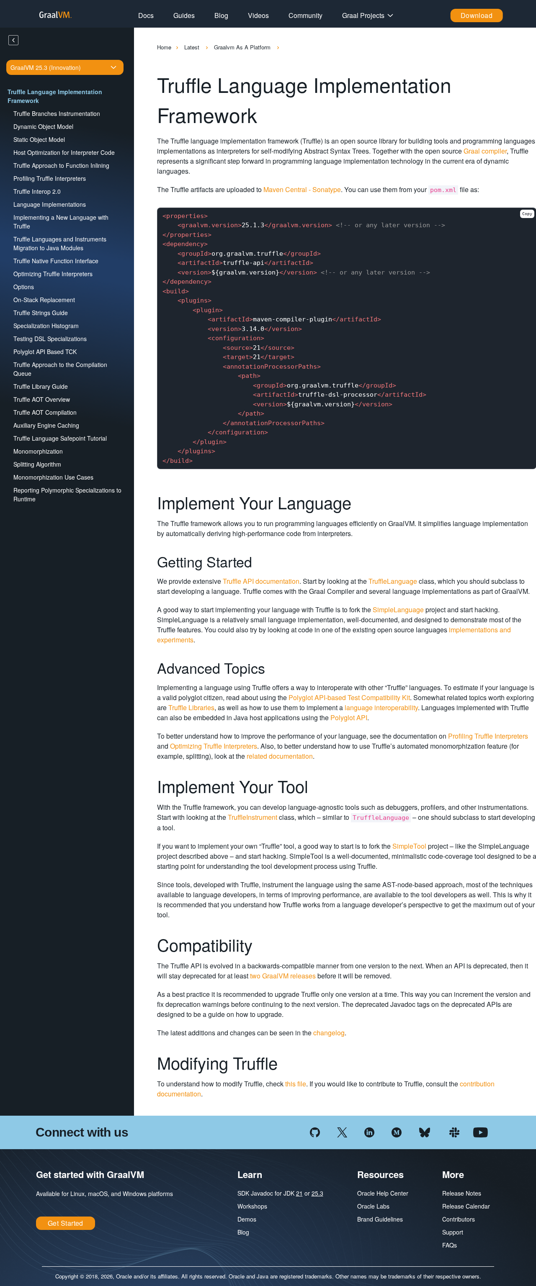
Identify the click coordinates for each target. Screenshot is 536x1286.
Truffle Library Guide (40, 386)
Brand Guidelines (380, 1219)
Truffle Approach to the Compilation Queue (60, 368)
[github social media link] (315, 1131)
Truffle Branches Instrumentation (56, 113)
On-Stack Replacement (44, 299)
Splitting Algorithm (37, 464)
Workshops (252, 1206)
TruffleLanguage (392, 581)
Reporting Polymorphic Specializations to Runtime (67, 494)
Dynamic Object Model (43, 126)
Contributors (458, 1219)
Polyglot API (348, 717)
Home (164, 47)
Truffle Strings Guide (40, 312)
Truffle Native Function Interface (55, 261)
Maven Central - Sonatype (302, 189)
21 (299, 1193)
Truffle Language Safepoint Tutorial (60, 438)
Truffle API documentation (261, 581)
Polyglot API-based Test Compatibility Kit (349, 697)
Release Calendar (466, 1206)
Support (452, 1232)
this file (295, 1083)
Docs (146, 15)
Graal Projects (363, 15)
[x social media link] (342, 1131)
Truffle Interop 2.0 (37, 191)
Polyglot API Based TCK (45, 351)
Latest (192, 47)
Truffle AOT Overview (41, 399)
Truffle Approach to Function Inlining (61, 165)
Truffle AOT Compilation (45, 412)
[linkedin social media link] (369, 1131)
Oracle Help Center (382, 1193)
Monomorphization (38, 451)
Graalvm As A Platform (243, 47)
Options (23, 286)
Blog (221, 15)
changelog (329, 1032)
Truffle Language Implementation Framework (55, 96)
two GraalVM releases (283, 976)
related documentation (280, 756)
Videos (258, 15)
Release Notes (461, 1193)
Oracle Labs (373, 1206)
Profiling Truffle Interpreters (49, 178)
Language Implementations (49, 204)
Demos (246, 1219)
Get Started (65, 1223)
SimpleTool (409, 846)
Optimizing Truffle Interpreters (53, 274)
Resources (380, 1174)
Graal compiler (485, 151)
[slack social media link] (454, 1131)
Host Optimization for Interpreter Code (64, 152)
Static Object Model (39, 139)
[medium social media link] (397, 1131)
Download (477, 15)
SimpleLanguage (398, 609)
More (453, 1174)
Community (305, 15)
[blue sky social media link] (424, 1131)
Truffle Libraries (191, 707)
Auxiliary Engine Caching (46, 425)
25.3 (317, 1193)
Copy (527, 213)
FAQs (449, 1245)
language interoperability (381, 707)
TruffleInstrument (252, 817)
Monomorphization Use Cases (53, 477)
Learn (249, 1174)
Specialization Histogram (46, 325)
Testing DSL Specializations (50, 338)
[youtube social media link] (480, 1131)
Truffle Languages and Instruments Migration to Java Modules (59, 243)
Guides (184, 15)
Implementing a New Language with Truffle (60, 221)
